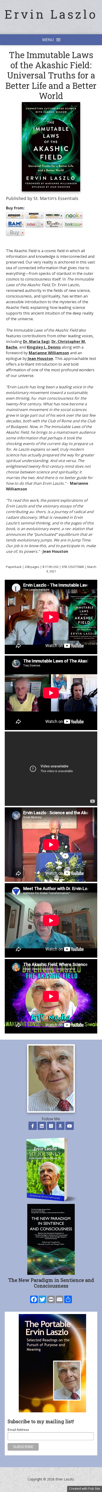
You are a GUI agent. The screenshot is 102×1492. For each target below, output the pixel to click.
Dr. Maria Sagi (36, 341)
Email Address (18, 1429)
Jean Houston (40, 358)
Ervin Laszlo (51, 14)
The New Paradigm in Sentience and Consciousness (51, 1283)
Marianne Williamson (49, 352)
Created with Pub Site (84, 1488)
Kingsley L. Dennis (44, 347)
